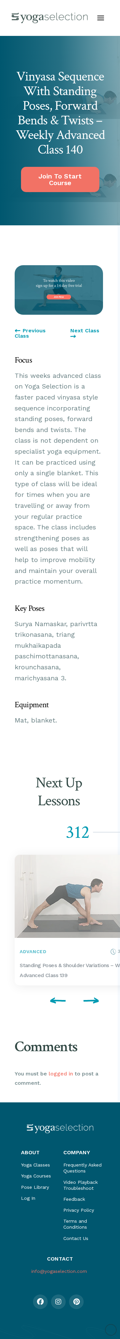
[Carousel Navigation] (59, 1001)
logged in (61, 1073)
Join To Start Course (60, 179)
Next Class (84, 331)
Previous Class (30, 333)
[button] (100, 18)
